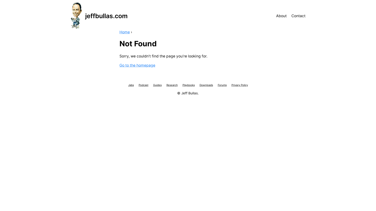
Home (124, 32)
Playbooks (189, 85)
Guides (157, 85)
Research (172, 85)
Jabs (131, 85)
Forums (222, 85)
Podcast (143, 85)
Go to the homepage (137, 65)
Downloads (206, 85)
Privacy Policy (239, 85)
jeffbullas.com (106, 16)
